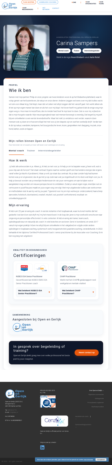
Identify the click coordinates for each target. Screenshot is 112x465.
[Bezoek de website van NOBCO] (24, 268)
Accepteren (101, 460)
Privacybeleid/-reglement (96, 402)
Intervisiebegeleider (49, 151)
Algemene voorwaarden (96, 394)
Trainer (31, 151)
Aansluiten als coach (81, 417)
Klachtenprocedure (98, 407)
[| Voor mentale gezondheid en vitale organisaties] (9, 5)
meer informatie (88, 459)
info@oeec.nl (14, 412)
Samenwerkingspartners (83, 426)
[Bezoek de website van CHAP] (70, 268)
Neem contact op (87, 352)
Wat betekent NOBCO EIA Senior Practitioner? (30, 292)
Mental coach (16, 151)
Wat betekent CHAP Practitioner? (71, 292)
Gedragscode (99, 398)
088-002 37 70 (12, 410)
